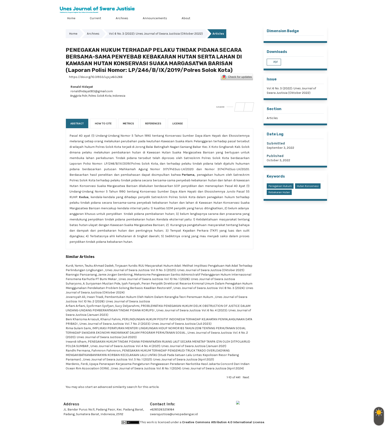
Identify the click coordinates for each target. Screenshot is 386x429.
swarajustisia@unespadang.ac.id (174, 414)
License (177, 123)
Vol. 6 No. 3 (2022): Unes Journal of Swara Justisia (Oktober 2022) (156, 34)
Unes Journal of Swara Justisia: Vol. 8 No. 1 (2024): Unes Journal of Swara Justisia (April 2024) (177, 368)
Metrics (128, 123)
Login (323, 3)
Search (321, 17)
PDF (275, 62)
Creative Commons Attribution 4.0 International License (223, 422)
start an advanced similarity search (111, 387)
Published (275, 156)
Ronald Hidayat (81, 87)
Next (246, 377)
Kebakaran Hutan (279, 192)
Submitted (276, 143)
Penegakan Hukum (280, 186)
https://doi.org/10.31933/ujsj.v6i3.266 (95, 77)
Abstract (77, 123)
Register (306, 3)
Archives (121, 18)
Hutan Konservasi (308, 186)
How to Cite (103, 123)
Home (70, 18)
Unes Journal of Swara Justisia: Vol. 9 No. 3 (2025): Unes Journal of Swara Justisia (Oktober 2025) (174, 270)
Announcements (154, 18)
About (185, 18)
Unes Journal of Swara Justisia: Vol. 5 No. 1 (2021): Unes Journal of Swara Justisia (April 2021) (148, 359)
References (153, 123)
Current (95, 18)
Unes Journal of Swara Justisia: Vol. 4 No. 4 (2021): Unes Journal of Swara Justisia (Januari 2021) (158, 346)
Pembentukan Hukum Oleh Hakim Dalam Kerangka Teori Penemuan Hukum (159, 297)
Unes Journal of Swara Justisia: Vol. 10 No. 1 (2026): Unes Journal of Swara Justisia (177, 279)
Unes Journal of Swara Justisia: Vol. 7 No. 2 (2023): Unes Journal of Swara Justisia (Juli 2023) (146, 324)
